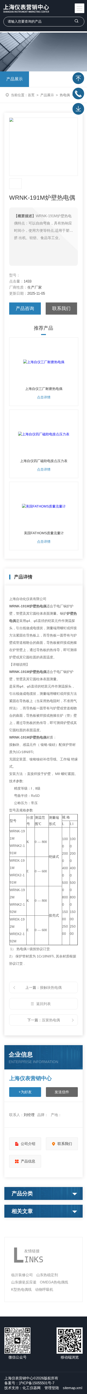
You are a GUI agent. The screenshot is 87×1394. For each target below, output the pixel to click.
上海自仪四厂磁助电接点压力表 (43, 461)
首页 (31, 95)
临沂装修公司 (22, 1275)
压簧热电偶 (51, 1020)
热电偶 (65, 95)
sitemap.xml (72, 1388)
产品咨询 (25, 308)
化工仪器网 (31, 1388)
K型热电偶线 (21, 1289)
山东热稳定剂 (47, 1275)
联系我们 (61, 308)
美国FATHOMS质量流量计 (44, 533)
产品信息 (28, 1161)
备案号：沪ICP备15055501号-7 (29, 1383)
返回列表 (43, 1004)
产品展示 (14, 79)
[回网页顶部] (78, 78)
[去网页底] (78, 109)
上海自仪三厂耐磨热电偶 (43, 389)
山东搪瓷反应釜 (23, 1282)
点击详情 (44, 397)
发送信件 (62, 1092)
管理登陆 (51, 1388)
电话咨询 (78, 93)
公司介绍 (28, 1144)
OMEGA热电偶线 (54, 1282)
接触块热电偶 (51, 987)
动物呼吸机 (44, 1289)
